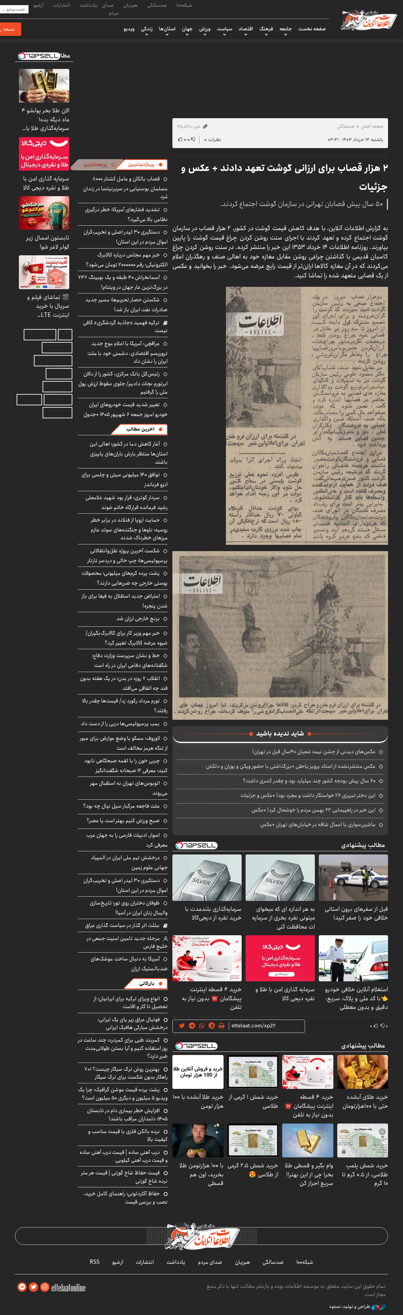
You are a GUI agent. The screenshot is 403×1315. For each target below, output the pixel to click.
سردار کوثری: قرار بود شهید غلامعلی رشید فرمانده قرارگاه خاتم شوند (126, 502)
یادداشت (88, 5)
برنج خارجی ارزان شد (138, 618)
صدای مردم (110, 9)
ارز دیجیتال (29, 399)
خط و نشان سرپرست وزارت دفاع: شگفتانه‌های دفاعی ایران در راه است (130, 660)
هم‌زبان (130, 5)
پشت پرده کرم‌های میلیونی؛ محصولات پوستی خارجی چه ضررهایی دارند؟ (124, 578)
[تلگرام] (22, 1287)
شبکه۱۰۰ (184, 5)
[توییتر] (33, 1287)
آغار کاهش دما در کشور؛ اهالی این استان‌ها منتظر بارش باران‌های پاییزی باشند (129, 453)
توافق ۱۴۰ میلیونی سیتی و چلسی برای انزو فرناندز (124, 479)
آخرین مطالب (140, 429)
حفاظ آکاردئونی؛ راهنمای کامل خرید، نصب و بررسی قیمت (125, 1197)
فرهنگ (266, 29)
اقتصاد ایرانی (57, 386)
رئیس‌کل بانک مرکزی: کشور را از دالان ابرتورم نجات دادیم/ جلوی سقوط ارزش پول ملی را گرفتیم (123, 383)
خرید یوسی (59, 373)
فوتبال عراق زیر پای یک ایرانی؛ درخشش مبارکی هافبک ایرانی (133, 1023)
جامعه (285, 29)
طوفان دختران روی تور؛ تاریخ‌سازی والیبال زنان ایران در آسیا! (129, 908)
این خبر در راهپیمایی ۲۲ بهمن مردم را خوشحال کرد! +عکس (313, 810)
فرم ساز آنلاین (57, 347)
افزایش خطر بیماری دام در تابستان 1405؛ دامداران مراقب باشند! (127, 1114)
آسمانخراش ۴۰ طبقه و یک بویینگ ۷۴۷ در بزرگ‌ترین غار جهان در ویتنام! (123, 282)
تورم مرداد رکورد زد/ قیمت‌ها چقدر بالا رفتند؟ (125, 706)
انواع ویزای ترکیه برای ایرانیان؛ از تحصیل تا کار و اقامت (131, 1002)
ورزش (205, 29)
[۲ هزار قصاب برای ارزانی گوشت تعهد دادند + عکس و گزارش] (307, 415)
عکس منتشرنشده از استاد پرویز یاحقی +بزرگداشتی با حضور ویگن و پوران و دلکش (290, 766)
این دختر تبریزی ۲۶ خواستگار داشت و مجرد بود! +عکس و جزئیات (307, 795)
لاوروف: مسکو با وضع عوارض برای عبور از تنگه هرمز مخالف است (124, 743)
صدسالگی (157, 5)
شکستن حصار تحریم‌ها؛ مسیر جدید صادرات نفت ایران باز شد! (126, 304)
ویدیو (129, 29)
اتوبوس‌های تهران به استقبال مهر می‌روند (129, 788)
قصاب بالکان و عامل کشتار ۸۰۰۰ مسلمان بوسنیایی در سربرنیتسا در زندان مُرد (125, 188)
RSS (95, 1262)
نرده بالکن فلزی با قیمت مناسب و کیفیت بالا (128, 1135)
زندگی (147, 29)
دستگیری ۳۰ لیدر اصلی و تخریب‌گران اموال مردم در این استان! (125, 237)
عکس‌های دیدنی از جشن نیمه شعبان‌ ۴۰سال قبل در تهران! (313, 751)
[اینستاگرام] (45, 1287)
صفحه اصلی (372, 126)
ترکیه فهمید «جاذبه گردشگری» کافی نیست (125, 326)
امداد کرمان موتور (53, 360)
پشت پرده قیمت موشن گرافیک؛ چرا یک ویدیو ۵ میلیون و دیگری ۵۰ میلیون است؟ (123, 1093)
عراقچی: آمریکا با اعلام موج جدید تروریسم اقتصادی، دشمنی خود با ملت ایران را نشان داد (127, 352)
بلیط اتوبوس (57, 412)
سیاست (224, 29)
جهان (187, 29)
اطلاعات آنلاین (368, 19)
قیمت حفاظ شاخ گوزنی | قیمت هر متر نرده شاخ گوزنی (124, 1176)
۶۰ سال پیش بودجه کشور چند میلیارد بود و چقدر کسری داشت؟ (309, 780)
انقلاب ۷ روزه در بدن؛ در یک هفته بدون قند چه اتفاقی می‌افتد (124, 683)
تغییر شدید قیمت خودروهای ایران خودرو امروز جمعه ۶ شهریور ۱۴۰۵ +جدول (125, 409)
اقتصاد (245, 29)
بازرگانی (146, 983)
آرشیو (38, 5)
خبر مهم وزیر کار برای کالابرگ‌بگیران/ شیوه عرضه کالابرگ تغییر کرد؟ (126, 638)
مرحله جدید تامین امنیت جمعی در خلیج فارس (127, 942)
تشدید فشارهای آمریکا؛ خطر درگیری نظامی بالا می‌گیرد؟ (126, 214)
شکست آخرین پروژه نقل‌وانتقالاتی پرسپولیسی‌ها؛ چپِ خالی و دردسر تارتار (127, 555)
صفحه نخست (312, 29)
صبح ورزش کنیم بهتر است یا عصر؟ (123, 820)
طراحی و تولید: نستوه (350, 1306)
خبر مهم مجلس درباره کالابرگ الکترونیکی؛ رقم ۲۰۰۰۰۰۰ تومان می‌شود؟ (127, 260)
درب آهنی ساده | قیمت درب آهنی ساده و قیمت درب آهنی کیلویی (123, 1156)
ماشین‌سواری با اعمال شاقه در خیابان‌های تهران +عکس (317, 824)
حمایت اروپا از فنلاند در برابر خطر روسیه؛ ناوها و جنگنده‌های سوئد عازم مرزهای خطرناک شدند (129, 529)
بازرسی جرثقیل (40, 334)
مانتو (65, 334)
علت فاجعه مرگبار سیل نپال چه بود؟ (121, 806)
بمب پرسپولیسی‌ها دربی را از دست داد (120, 723)
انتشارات (61, 5)
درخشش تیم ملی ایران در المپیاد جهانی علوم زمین (129, 862)
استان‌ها (167, 29)
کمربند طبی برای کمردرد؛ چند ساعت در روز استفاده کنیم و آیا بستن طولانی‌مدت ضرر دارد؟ (123, 1048)
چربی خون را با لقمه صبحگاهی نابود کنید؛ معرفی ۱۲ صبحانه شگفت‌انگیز (126, 765)
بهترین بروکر (58, 399)
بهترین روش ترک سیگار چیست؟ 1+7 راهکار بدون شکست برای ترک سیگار (126, 1073)
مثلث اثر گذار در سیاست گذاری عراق (122, 925)
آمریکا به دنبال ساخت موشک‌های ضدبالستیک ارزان (129, 964)
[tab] (146, 164)
